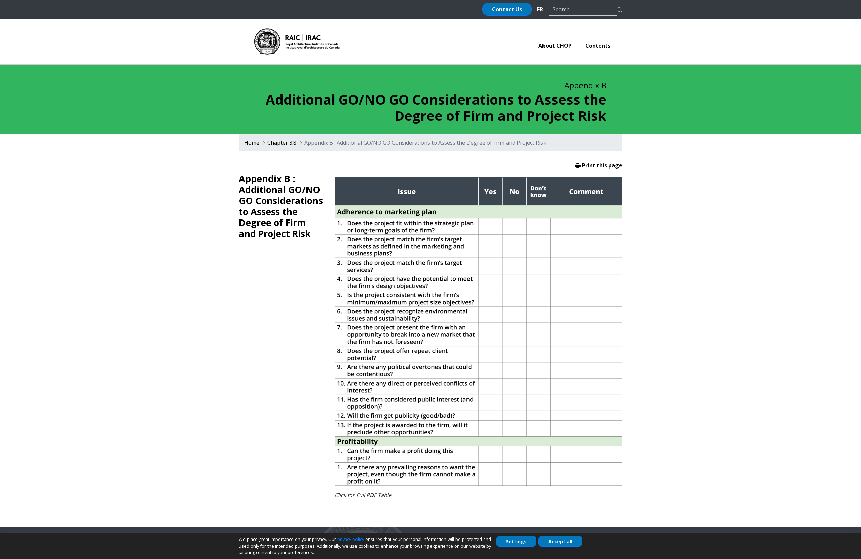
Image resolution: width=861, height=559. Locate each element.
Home (251, 142)
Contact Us (507, 9)
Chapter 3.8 (281, 142)
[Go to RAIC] (297, 41)
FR (540, 9)
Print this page (601, 165)
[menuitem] (555, 46)
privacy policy (350, 539)
